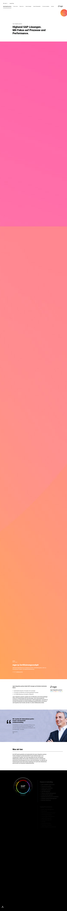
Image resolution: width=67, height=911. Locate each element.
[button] (6, 4)
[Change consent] (2, 906)
